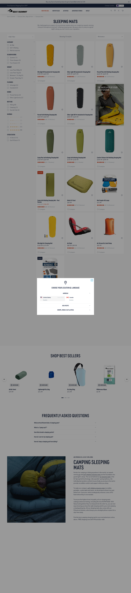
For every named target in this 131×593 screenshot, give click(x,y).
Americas (65, 293)
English (45, 300)
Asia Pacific (65, 305)
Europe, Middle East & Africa (65, 310)
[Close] (92, 280)
